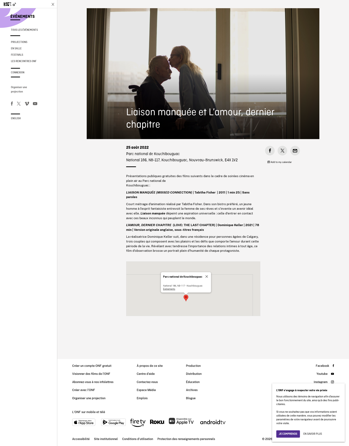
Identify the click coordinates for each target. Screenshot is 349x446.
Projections (19, 42)
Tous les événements (24, 30)
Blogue (191, 398)
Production (193, 366)
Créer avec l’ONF (83, 390)
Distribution (194, 374)
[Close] (206, 276)
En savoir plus (312, 434)
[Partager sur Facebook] (270, 150)
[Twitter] (19, 104)
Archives (192, 390)
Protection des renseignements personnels (186, 439)
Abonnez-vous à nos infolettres (92, 382)
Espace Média (146, 390)
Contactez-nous (147, 382)
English (16, 118)
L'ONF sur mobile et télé (88, 412)
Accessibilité (81, 439)
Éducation (193, 382)
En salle (16, 48)
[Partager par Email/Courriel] (295, 150)
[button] (186, 298)
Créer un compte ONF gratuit (91, 366)
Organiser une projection (19, 89)
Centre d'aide (146, 374)
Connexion (17, 72)
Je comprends (288, 434)
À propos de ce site (150, 366)
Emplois (142, 398)
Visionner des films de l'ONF (91, 374)
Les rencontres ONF (24, 61)
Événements (22, 17)
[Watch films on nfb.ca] (10, 4)
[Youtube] (35, 104)
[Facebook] (12, 104)
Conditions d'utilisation (137, 439)
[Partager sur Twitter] (282, 150)
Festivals (17, 55)
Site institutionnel (106, 439)
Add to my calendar (281, 162)
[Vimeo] (27, 104)
